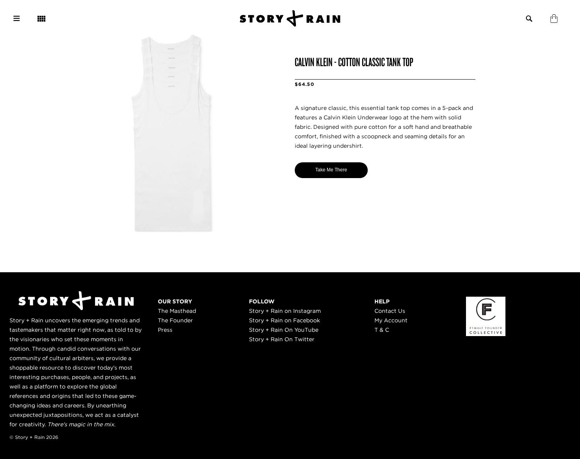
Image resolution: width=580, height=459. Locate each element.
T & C (381, 330)
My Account (391, 320)
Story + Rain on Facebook (284, 320)
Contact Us (389, 311)
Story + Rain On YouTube (283, 330)
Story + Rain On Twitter (281, 339)
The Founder (175, 320)
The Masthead (177, 311)
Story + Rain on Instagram (285, 311)
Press (165, 330)
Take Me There (331, 170)
